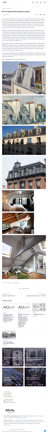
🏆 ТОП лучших (7, 391)
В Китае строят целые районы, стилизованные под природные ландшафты (35, 359)
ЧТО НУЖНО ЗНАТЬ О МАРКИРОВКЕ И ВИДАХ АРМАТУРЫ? (11, 379)
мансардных (16, 282)
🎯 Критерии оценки (8, 400)
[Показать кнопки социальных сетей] (33, 2)
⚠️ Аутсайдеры (7, 395)
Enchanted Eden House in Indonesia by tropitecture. (33, 378)
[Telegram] (45, 431)
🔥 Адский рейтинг (8, 393)
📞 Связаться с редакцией (9, 402)
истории (5, 282)
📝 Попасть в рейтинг (8, 399)
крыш (10, 282)
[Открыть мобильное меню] (45, 2)
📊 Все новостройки (8, 396)
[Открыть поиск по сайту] (41, 2)
